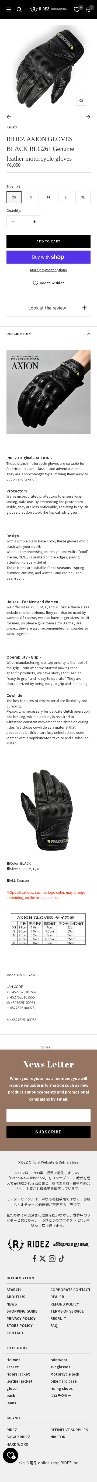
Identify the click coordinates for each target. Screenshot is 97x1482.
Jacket (12, 1366)
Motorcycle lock (64, 1374)
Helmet (13, 1359)
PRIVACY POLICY (21, 1318)
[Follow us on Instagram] (52, 1259)
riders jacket (18, 1374)
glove (11, 1388)
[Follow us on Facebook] (35, 1259)
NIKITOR (57, 1436)
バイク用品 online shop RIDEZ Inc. (48, 1462)
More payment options (48, 269)
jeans (11, 1402)
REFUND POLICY (64, 1304)
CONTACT (15, 1332)
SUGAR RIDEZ (18, 1436)
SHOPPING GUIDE (21, 1311)
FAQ (54, 1325)
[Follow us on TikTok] (61, 1259)
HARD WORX (17, 1444)
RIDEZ (12, 127)
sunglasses (60, 1366)
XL (83, 197)
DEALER (57, 1296)
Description (18, 333)
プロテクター (60, 1395)
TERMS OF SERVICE (67, 1311)
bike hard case (63, 1381)
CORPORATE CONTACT (70, 1289)
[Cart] (88, 9)
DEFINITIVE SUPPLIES (69, 1429)
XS (14, 197)
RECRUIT (58, 1318)
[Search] (19, 9)
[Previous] (8, 117)
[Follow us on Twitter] (43, 1259)
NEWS (11, 1304)
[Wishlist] (76, 9)
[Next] (88, 117)
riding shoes (61, 1388)
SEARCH (13, 1289)
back (10, 1395)
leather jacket (19, 1381)
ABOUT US (15, 1296)
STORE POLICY (19, 1325)
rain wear (58, 1359)
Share (46, 1047)
